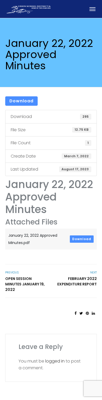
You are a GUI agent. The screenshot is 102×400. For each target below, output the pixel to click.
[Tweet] (81, 313)
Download (21, 101)
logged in (55, 361)
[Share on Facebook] (76, 313)
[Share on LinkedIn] (93, 313)
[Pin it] (87, 313)
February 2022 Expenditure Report (77, 281)
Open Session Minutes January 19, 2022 (25, 284)
